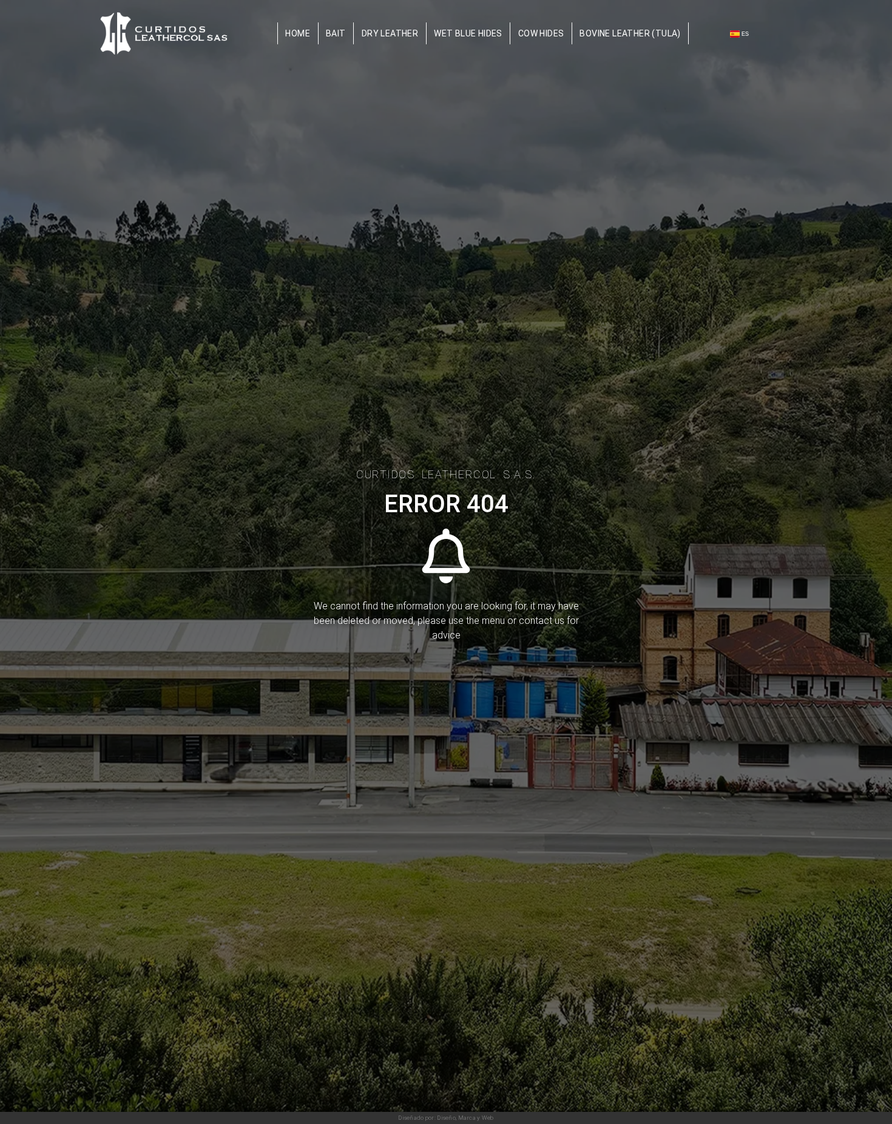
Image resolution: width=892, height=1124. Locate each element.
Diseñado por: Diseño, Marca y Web (446, 1117)
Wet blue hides (468, 33)
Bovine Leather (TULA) (629, 33)
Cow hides (541, 33)
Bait (336, 33)
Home (297, 33)
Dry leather (390, 33)
